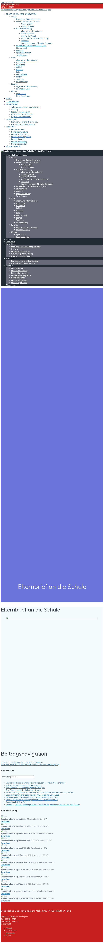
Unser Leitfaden (27, 26)
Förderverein (13, 146)
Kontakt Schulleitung (19, 132)
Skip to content (7, 2)
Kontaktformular (18, 129)
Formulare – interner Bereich (23, 124)
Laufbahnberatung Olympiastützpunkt (36, 43)
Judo (18, 72)
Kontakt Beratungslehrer (21, 136)
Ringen (19, 77)
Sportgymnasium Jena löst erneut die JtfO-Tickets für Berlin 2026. (32, 795)
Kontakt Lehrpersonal (20, 134)
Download (5, 821)
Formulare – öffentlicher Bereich (24, 122)
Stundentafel (21, 48)
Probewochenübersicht (20, 112)
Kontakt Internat (18, 139)
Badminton (20, 62)
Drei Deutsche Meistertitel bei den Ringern (23, 790)
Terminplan (12, 101)
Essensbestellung (23, 96)
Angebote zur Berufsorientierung (34, 38)
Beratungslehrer (27, 33)
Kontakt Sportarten (19, 144)
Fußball (19, 67)
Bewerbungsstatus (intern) (22, 114)
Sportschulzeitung (23, 53)
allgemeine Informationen (31, 31)
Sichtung (14, 109)
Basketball (20, 65)
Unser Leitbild (26, 24)
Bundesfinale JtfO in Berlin (17, 802)
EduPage (19, 50)
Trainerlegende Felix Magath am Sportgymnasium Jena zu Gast (32, 797)
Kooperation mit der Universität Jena (31, 45)
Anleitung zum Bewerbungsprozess (25, 107)
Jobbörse (25, 40)
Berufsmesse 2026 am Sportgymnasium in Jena (25, 787)
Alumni (9, 928)
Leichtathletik (21, 74)
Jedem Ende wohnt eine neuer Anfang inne (23, 785)
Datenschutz (11, 930)
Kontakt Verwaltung (19, 141)
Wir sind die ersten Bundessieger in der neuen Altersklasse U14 (32, 799)
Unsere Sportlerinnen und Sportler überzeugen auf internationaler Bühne (35, 783)
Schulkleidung (21, 55)
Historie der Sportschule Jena (28, 19)
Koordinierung (22, 81)
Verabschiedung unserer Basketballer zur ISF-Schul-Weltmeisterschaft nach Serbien (40, 792)
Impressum (10, 933)
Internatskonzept (23, 89)
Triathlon (20, 79)
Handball (19, 69)
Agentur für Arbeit (28, 36)
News (9, 98)
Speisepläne (21, 93)
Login (8, 935)
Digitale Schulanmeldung (21, 116)
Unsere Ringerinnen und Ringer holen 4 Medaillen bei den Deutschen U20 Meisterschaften (43, 804)
